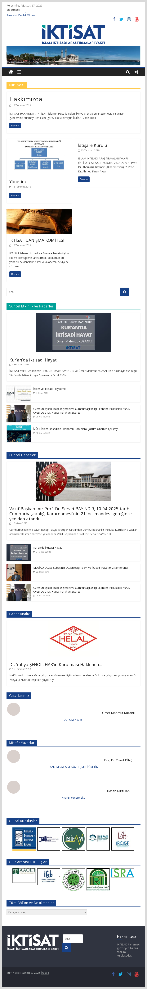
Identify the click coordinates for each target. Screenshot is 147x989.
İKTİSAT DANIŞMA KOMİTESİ (36, 240)
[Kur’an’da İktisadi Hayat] (73, 315)
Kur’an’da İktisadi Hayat (33, 360)
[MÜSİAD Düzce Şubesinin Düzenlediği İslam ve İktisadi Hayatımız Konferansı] (19, 566)
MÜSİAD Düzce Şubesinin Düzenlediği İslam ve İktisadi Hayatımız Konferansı (80, 567)
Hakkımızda (25, 99)
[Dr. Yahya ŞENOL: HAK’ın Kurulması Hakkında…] (73, 622)
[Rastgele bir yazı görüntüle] (136, 72)
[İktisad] (11, 72)
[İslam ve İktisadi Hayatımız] (19, 387)
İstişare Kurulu (92, 145)
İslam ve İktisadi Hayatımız (49, 389)
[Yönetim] (39, 141)
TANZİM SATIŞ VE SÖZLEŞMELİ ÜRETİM (73, 767)
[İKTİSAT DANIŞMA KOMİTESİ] (39, 211)
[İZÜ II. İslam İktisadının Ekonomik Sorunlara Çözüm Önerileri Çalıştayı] (19, 427)
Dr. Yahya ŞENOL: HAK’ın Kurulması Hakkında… (55, 664)
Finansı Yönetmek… (73, 797)
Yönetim (17, 181)
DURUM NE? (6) (73, 719)
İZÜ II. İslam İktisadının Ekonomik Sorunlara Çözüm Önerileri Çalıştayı (75, 429)
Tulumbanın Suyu (17, 14)
